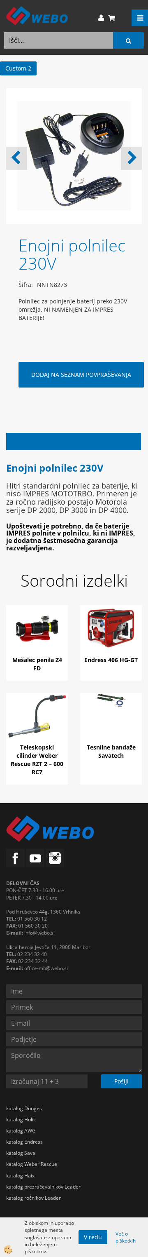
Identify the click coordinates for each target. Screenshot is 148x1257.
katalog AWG (21, 1130)
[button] (131, 158)
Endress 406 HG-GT (111, 660)
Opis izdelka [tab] (73, 441)
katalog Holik (21, 1119)
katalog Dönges (24, 1108)
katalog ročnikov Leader (33, 1197)
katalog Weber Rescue (31, 1164)
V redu (93, 1237)
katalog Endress (24, 1141)
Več (37, 636)
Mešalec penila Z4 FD (37, 664)
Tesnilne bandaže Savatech (111, 751)
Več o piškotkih (126, 1237)
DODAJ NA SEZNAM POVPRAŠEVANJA (81, 374)
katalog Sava (20, 1152)
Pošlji (121, 1081)
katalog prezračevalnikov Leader (43, 1186)
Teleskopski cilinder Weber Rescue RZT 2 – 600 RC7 (37, 759)
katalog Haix (20, 1175)
